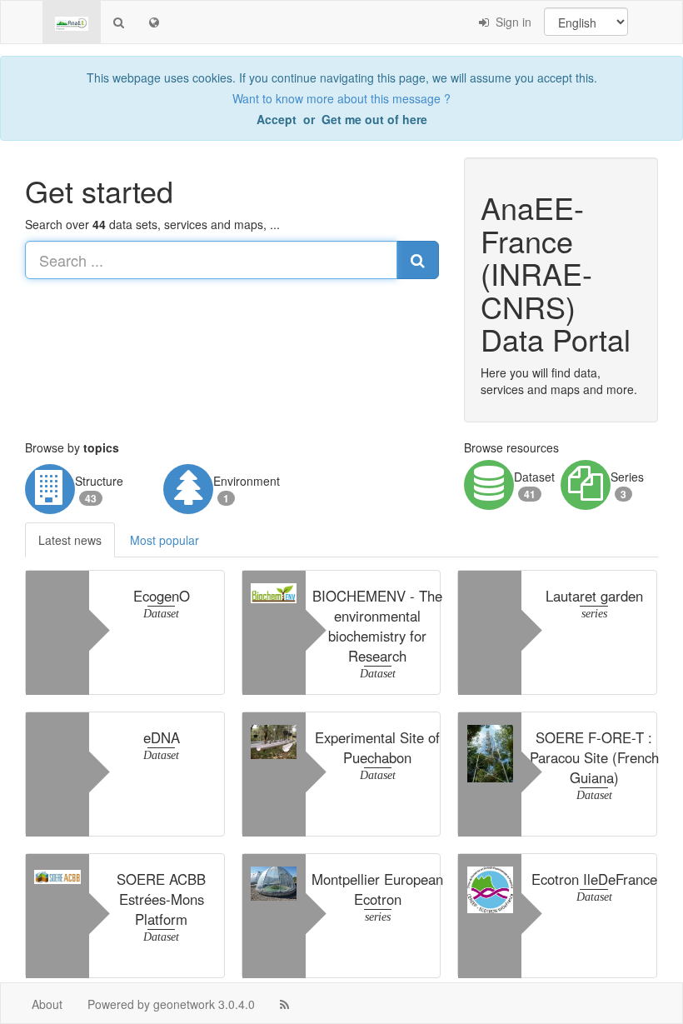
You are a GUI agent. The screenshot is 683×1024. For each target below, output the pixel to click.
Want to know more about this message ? (341, 98)
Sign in (510, 21)
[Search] (119, 21)
